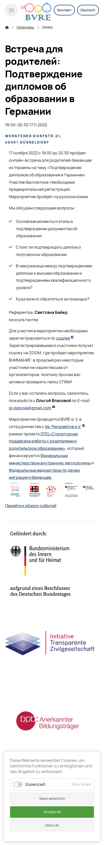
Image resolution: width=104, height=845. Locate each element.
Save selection (52, 798)
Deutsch (88, 10)
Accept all (52, 811)
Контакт (64, 10)
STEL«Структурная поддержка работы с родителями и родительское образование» (43, 441)
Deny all (52, 825)
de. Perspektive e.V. (63, 426)
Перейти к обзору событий (30, 505)
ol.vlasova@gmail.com (30, 408)
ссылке (63, 338)
